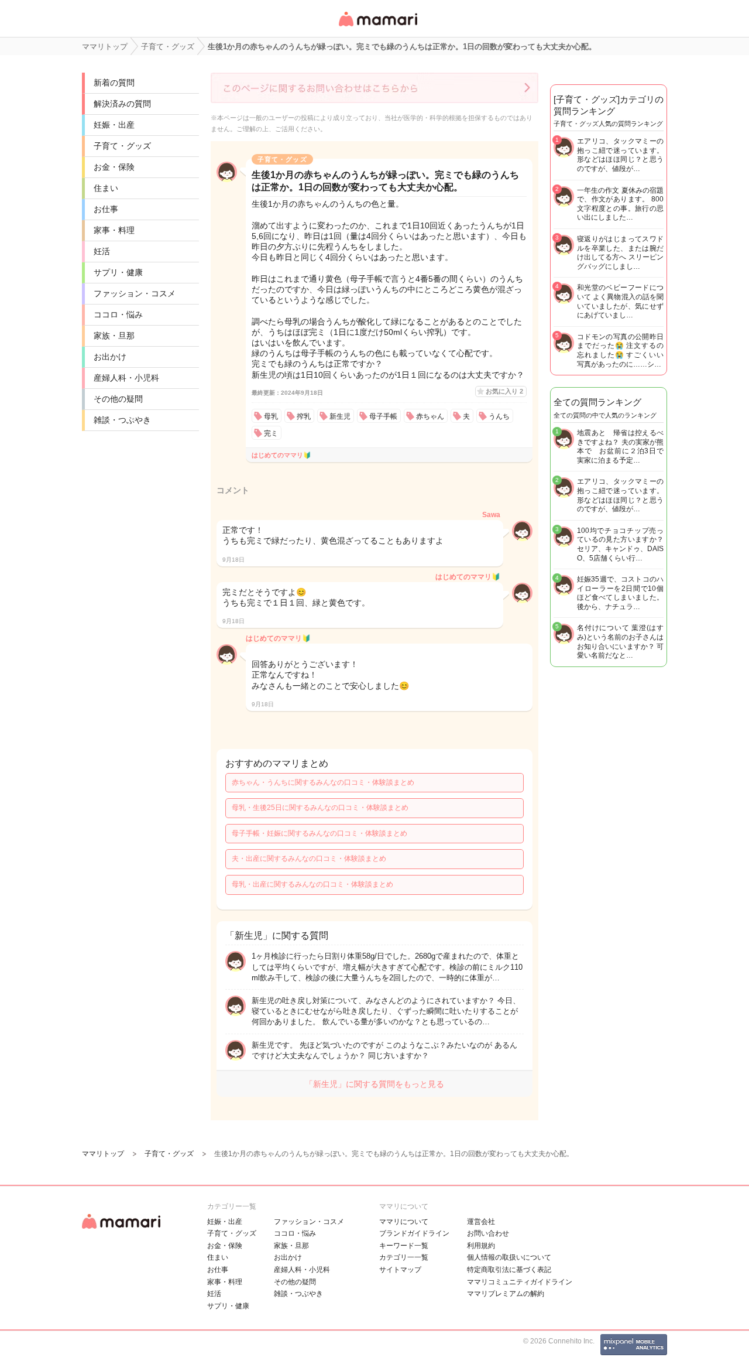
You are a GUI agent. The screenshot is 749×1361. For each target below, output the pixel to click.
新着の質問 (114, 82)
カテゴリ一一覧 (403, 1257)
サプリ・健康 (118, 272)
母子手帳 (383, 416)
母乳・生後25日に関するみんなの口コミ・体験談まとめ (320, 807)
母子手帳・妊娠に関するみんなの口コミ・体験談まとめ (319, 833)
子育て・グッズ (122, 146)
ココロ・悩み (118, 314)
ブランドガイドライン (414, 1233)
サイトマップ (400, 1270)
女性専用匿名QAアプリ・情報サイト (377, 27)
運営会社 (481, 1222)
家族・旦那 (114, 335)
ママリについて (403, 1222)
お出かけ (110, 356)
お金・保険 (114, 167)
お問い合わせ (488, 1233)
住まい (106, 188)
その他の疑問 (118, 398)
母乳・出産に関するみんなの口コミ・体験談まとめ (312, 884)
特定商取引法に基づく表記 (509, 1270)
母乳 (271, 416)
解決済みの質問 (122, 103)
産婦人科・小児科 (126, 377)
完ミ (271, 433)
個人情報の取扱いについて (509, 1257)
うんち (499, 416)
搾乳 (304, 416)
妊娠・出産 (114, 124)
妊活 (102, 251)
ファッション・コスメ (135, 293)
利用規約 (481, 1246)
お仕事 (106, 209)
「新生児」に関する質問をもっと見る (374, 1084)
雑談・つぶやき (122, 420)
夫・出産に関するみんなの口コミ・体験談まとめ (309, 858)
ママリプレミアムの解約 (505, 1294)
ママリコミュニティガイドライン (519, 1282)
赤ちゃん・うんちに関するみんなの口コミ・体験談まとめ (323, 782)
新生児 (340, 416)
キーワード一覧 (403, 1246)
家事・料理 (114, 230)
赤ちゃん (430, 416)
